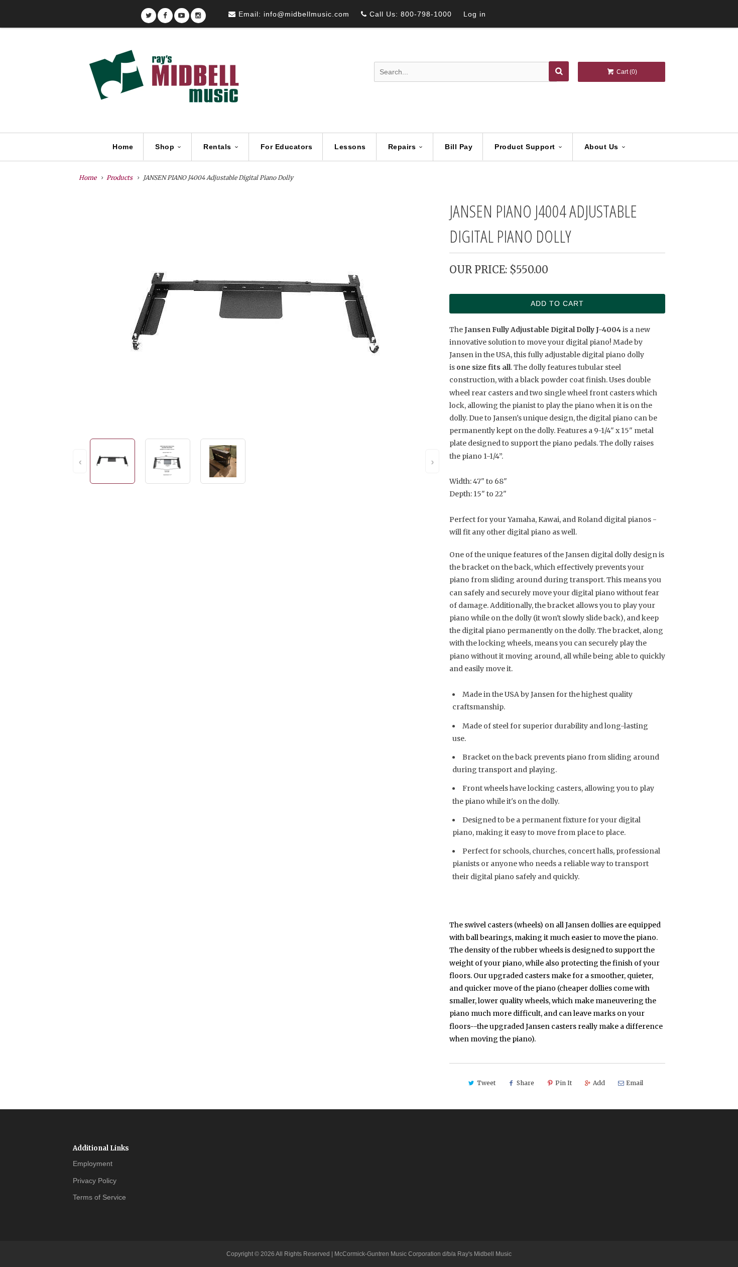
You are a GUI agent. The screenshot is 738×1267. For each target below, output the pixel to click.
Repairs (402, 147)
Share (525, 1083)
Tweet (486, 1083)
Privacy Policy (94, 1181)
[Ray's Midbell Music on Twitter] (148, 12)
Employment (92, 1163)
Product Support (525, 147)
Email (634, 1083)
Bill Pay (458, 147)
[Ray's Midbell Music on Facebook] (165, 12)
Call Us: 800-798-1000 (409, 14)
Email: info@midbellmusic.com (292, 14)
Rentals (217, 147)
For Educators (287, 147)
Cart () (626, 71)
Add (599, 1083)
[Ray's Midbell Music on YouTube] (181, 12)
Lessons (350, 147)
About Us (601, 147)
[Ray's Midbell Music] (163, 81)
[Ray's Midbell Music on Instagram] (198, 12)
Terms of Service (99, 1197)
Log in (474, 14)
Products (119, 177)
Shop (164, 147)
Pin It (563, 1083)
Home (122, 147)
